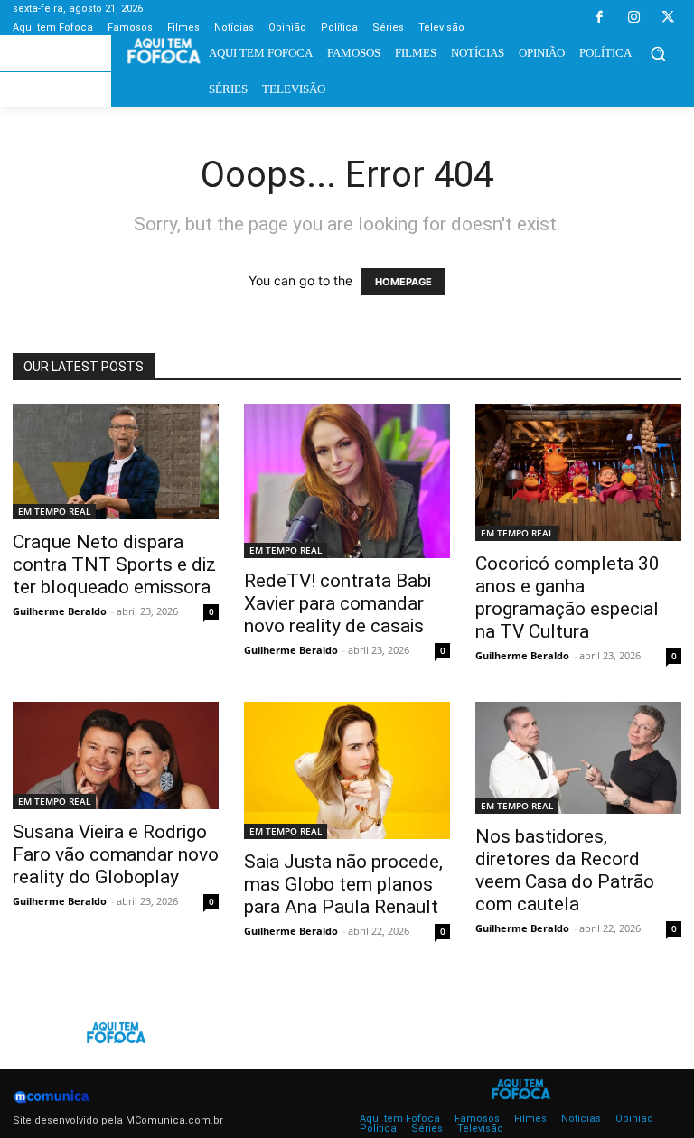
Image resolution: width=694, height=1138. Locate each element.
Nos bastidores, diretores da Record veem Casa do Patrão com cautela (564, 870)
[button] (658, 53)
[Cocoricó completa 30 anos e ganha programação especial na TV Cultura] (578, 472)
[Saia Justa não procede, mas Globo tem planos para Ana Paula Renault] (347, 770)
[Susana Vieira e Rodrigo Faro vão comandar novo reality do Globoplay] (116, 755)
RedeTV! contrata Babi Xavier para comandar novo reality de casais (337, 603)
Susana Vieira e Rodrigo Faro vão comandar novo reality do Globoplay (116, 854)
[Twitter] (667, 18)
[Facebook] (599, 18)
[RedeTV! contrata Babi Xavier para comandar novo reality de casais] (347, 481)
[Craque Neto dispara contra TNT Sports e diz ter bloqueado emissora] (116, 461)
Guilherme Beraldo (60, 611)
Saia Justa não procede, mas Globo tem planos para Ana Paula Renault (343, 884)
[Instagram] (633, 18)
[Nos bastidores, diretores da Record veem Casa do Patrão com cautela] (578, 758)
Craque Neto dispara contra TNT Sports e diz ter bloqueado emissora (114, 564)
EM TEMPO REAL (54, 511)
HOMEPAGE (403, 281)
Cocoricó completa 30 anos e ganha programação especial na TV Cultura (567, 597)
